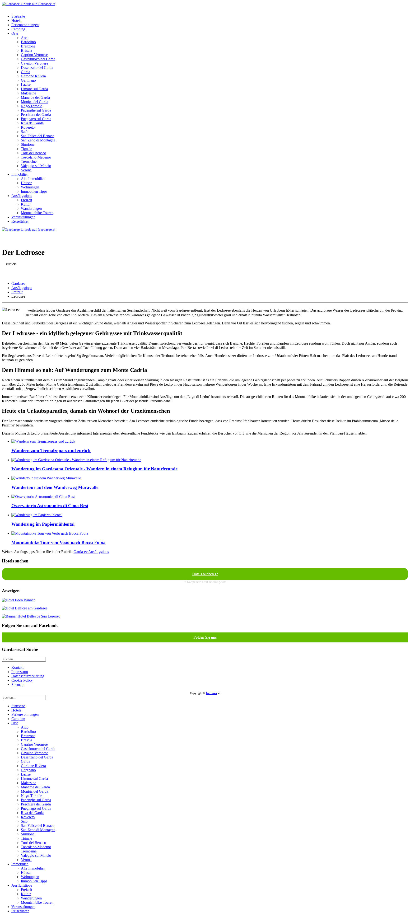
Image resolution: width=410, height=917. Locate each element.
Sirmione (27, 144)
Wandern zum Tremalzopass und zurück (51, 450)
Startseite (18, 16)
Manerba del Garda (35, 97)
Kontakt (17, 667)
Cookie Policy (22, 680)
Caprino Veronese (34, 55)
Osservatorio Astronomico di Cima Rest (49, 505)
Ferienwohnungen (25, 25)
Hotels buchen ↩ (205, 574)
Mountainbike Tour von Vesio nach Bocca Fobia (58, 542)
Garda (25, 72)
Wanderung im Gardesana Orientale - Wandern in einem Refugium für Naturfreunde (94, 468)
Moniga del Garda (34, 102)
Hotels (16, 21)
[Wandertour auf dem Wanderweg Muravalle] (46, 478)
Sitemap (17, 685)
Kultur (26, 204)
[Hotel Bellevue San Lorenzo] (31, 616)
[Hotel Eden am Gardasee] (18, 600)
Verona (26, 170)
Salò (24, 132)
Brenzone (28, 46)
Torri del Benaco (33, 153)
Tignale (26, 149)
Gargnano (28, 80)
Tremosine (29, 161)
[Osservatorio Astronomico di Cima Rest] (43, 497)
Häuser (26, 183)
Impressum (19, 672)
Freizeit (26, 200)
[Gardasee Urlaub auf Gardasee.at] (28, 4)
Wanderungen (31, 208)
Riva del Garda (32, 123)
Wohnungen (30, 187)
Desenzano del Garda (37, 68)
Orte (14, 33)
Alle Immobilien (33, 179)
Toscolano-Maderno (36, 157)
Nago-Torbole (31, 106)
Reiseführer (20, 221)
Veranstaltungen (23, 217)
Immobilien (19, 174)
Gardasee (18, 283)
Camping (18, 29)
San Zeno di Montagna (38, 140)
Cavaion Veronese (34, 63)
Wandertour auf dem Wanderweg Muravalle (54, 487)
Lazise (26, 85)
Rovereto (28, 127)
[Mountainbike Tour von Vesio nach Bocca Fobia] (49, 533)
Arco (24, 38)
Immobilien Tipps (34, 191)
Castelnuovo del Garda (38, 59)
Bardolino (28, 42)
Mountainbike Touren (37, 213)
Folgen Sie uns (205, 637)
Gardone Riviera (33, 76)
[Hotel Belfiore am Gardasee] (24, 608)
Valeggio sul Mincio (36, 166)
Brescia (26, 50)
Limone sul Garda (34, 89)
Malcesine (28, 93)
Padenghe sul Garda (36, 110)
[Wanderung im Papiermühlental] (36, 515)
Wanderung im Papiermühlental (43, 524)
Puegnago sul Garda (36, 119)
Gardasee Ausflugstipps (91, 552)
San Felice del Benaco (37, 136)
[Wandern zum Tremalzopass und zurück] (43, 441)
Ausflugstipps (21, 196)
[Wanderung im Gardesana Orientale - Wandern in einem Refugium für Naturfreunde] (76, 460)
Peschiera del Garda (36, 114)
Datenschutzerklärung (27, 676)
